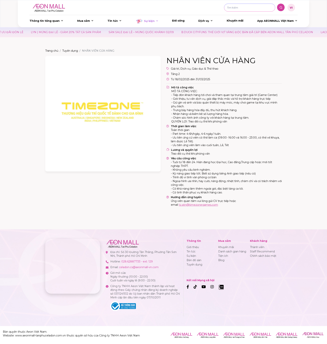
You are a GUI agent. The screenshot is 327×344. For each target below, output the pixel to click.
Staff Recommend (262, 251)
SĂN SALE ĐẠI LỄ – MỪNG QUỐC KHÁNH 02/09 (115, 32)
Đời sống (178, 20)
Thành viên (257, 247)
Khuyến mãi (235, 20)
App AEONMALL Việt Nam (275, 21)
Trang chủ (51, 50)
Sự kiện (149, 21)
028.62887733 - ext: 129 (137, 261)
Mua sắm (83, 21)
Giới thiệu (193, 247)
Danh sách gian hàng (232, 251)
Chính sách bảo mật (263, 256)
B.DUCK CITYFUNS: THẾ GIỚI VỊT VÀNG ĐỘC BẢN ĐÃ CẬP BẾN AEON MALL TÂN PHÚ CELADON (221, 32)
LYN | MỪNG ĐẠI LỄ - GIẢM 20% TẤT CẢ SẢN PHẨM (40, 32)
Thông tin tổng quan (45, 21)
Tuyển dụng (70, 50)
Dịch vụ (203, 21)
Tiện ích (223, 256)
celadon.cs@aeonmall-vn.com (139, 267)
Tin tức (112, 21)
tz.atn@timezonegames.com (198, 204)
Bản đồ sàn (194, 260)
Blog (221, 260)
